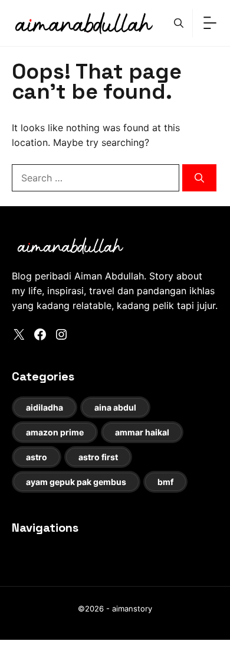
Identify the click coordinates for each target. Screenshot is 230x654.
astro (36, 457)
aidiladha (44, 407)
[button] (178, 23)
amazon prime (55, 432)
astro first (98, 457)
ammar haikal (142, 432)
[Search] (199, 177)
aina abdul (115, 407)
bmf (165, 482)
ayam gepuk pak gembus (76, 482)
